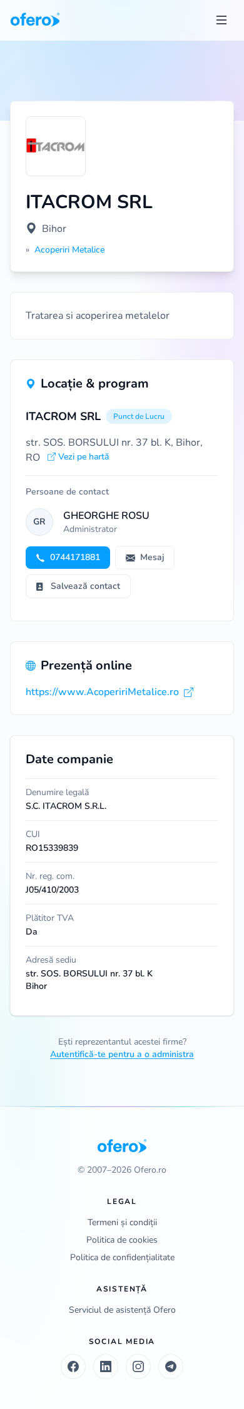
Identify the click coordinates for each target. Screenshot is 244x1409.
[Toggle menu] (221, 20)
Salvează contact (85, 586)
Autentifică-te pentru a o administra (122, 1054)
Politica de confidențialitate (122, 1257)
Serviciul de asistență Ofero (122, 1310)
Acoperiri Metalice (69, 250)
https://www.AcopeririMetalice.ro (102, 692)
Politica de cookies (122, 1240)
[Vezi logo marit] (56, 146)
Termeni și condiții (122, 1222)
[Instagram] (138, 1366)
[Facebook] (73, 1366)
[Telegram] (170, 1366)
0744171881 (75, 557)
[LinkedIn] (105, 1366)
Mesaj (152, 557)
